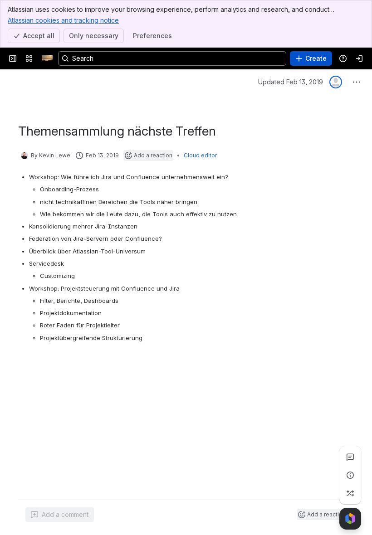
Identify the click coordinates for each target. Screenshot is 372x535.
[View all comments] (350, 457)
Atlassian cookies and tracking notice (63, 20)
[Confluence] (47, 58)
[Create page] (350, 493)
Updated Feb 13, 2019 (290, 82)
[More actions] (356, 82)
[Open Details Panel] (350, 475)
